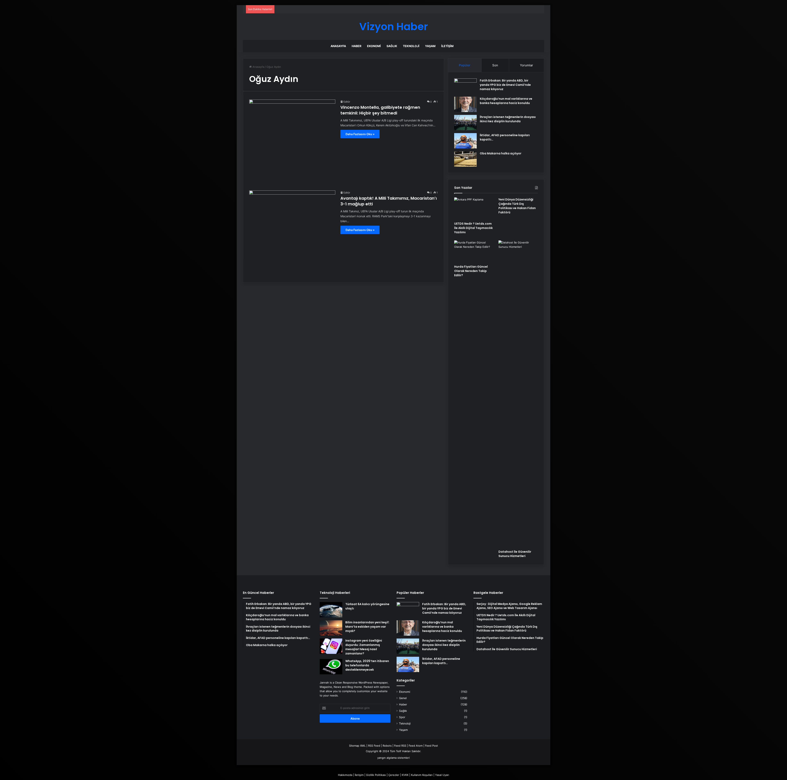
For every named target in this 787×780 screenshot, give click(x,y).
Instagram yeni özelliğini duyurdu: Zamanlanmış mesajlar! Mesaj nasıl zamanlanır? (363, 646)
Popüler (464, 65)
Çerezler (393, 775)
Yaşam (430, 46)
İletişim (447, 46)
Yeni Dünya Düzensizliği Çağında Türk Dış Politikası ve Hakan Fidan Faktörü (517, 205)
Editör (346, 101)
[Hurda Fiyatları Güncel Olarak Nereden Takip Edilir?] (474, 251)
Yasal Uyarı (442, 775)
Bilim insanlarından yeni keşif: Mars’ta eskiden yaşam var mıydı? (367, 626)
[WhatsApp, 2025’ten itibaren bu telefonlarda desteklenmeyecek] (331, 666)
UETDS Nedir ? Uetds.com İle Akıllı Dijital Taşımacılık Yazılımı (473, 228)
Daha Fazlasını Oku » (360, 134)
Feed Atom (416, 745)
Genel (403, 698)
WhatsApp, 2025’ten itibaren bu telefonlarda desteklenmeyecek (367, 665)
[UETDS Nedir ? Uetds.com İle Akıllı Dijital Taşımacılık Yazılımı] (474, 208)
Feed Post (431, 745)
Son (495, 65)
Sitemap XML (357, 745)
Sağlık (392, 46)
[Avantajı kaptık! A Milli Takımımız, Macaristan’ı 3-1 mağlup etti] (292, 233)
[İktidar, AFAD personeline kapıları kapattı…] (465, 140)
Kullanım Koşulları (422, 775)
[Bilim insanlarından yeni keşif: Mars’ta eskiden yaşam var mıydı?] (331, 628)
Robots (387, 745)
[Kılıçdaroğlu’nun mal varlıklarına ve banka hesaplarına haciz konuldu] (465, 104)
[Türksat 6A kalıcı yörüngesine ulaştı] (331, 609)
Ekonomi (374, 46)
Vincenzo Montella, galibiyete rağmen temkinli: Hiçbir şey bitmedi (380, 110)
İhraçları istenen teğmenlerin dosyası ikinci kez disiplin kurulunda (508, 119)
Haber (356, 46)
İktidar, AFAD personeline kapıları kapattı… (441, 661)
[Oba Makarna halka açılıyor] (465, 159)
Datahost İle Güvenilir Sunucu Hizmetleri (514, 554)
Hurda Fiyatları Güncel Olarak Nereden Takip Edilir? (471, 271)
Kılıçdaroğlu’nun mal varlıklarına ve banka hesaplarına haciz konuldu (506, 101)
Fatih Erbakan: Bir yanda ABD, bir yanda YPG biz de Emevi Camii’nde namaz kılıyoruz (505, 84)
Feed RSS (400, 745)
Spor (402, 717)
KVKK (405, 775)
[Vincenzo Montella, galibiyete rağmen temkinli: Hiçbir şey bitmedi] (292, 143)
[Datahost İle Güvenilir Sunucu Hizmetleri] (518, 394)
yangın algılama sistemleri (393, 757)
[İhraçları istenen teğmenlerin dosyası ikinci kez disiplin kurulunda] (465, 122)
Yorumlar (526, 65)
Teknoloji (411, 46)
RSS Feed (374, 745)
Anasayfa (338, 46)
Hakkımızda (345, 775)
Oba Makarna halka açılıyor (500, 153)
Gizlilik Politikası (376, 775)
